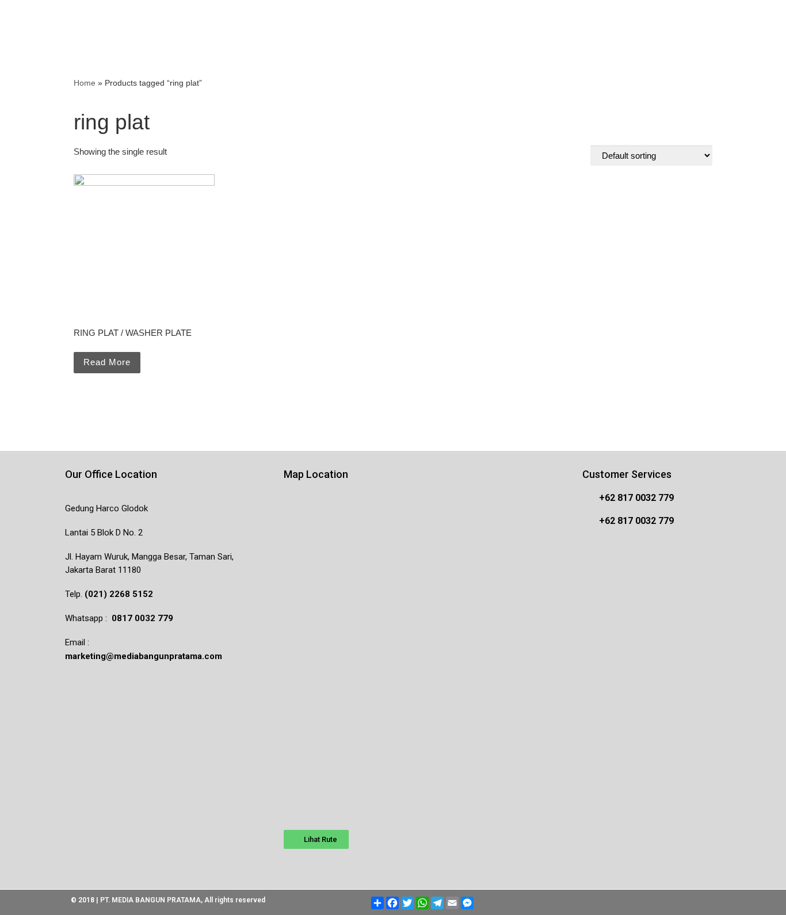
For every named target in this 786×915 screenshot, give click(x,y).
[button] (316, 839)
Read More (107, 362)
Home (85, 82)
